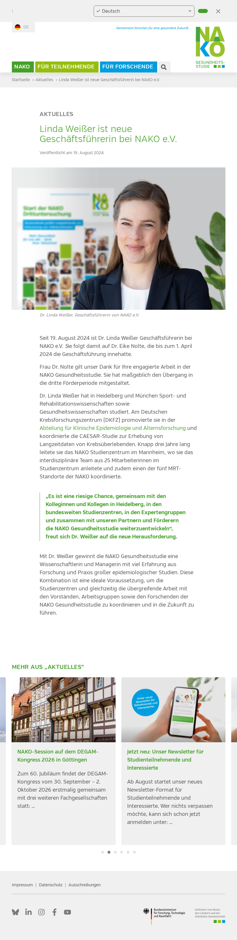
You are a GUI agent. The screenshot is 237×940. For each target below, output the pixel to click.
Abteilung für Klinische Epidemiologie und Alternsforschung (113, 428)
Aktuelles (56, 114)
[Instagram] (41, 912)
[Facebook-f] (54, 912)
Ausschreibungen (84, 885)
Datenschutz (50, 885)
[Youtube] (67, 912)
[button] (102, 852)
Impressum (22, 885)
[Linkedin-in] (28, 912)
